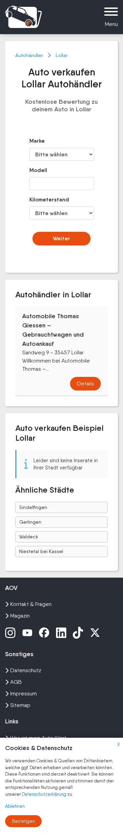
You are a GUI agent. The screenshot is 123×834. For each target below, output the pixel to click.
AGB (16, 682)
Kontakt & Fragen (31, 604)
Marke (37, 141)
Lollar (61, 55)
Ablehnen (15, 806)
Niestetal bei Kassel (41, 551)
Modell (38, 170)
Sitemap (20, 705)
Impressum (23, 693)
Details (85, 383)
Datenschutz (25, 670)
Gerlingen (30, 522)
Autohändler (29, 55)
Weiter (61, 238)
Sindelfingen (33, 507)
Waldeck (28, 536)
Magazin (20, 615)
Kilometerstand (39, 199)
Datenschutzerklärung (44, 794)
